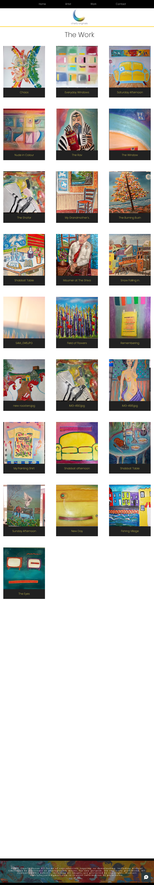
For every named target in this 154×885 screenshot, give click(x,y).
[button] (14, 6)
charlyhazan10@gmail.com (49, 875)
